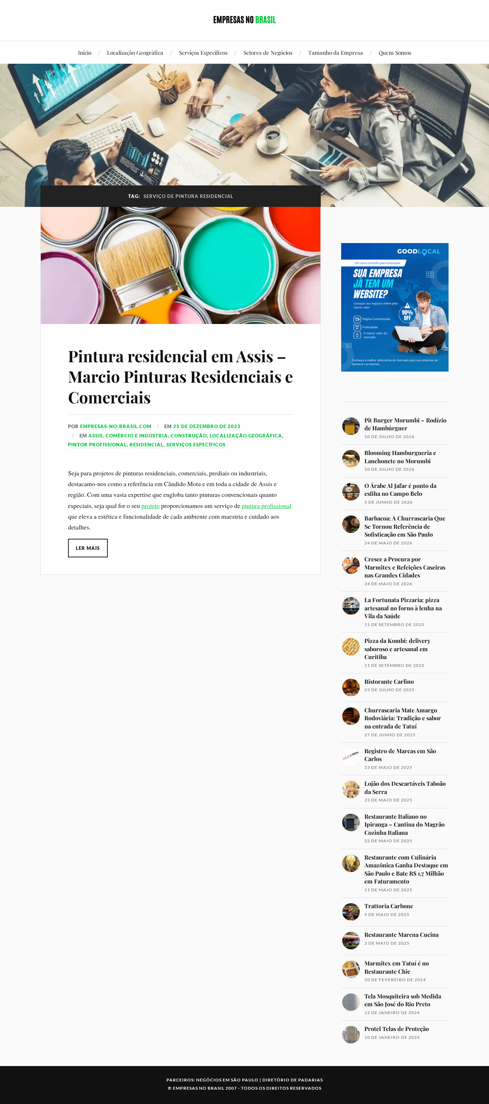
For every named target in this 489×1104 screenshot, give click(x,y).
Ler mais (88, 548)
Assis (95, 436)
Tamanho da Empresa (335, 52)
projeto (150, 505)
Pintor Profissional (97, 444)
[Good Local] (395, 384)
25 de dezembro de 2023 (207, 426)
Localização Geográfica (135, 52)
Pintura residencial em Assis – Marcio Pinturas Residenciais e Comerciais (180, 376)
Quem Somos (395, 52)
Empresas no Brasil (198, 1088)
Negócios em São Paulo (227, 1080)
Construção (189, 436)
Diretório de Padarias (292, 1080)
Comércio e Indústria (137, 436)
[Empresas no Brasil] (244, 20)
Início (84, 52)
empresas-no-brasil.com (115, 426)
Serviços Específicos (203, 52)
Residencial (147, 444)
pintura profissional (266, 505)
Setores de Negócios (267, 52)
